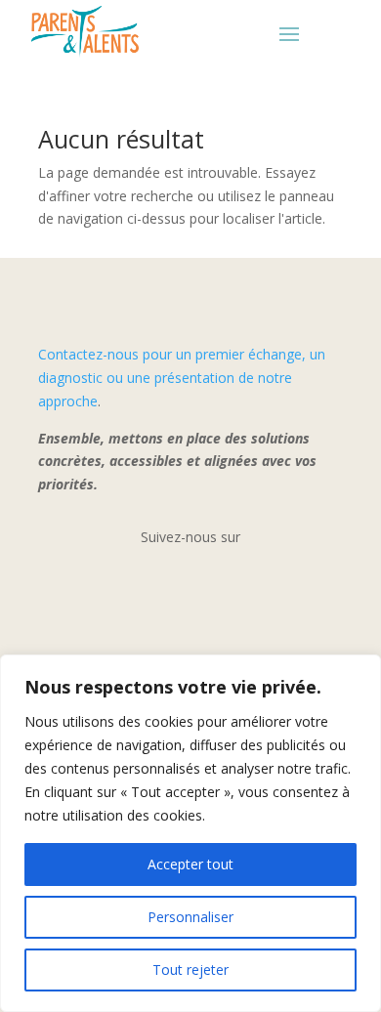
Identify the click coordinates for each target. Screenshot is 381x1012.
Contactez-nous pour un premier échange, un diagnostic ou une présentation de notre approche (181, 377)
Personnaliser (190, 916)
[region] (190, 833)
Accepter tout (190, 864)
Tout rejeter (190, 969)
